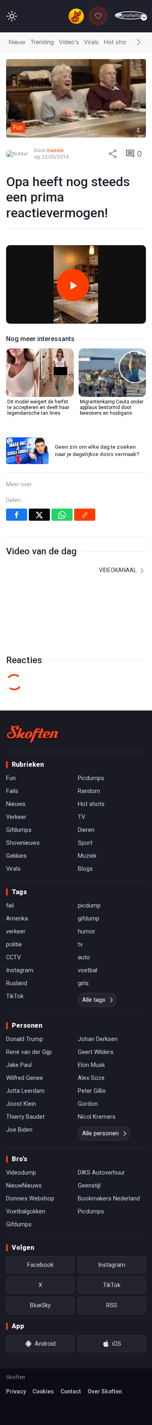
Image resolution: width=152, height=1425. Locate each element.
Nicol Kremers (97, 1116)
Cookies (43, 1391)
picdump (89, 905)
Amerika (17, 918)
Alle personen (100, 1133)
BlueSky (40, 1305)
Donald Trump (24, 1039)
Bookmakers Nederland (109, 1198)
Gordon (88, 1103)
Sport (85, 842)
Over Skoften (105, 1391)
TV (81, 817)
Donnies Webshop (30, 1198)
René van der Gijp (29, 1052)
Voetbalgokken (25, 1211)
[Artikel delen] (112, 154)
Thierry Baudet (25, 1116)
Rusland (16, 983)
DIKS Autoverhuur (101, 1172)
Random (89, 791)
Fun (11, 778)
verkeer (16, 931)
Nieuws (16, 804)
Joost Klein (21, 1103)
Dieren (86, 829)
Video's (69, 41)
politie (14, 944)
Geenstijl (89, 1185)
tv (80, 944)
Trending (42, 41)
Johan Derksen (98, 1039)
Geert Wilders (95, 1052)
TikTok (15, 996)
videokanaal (118, 570)
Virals (91, 41)
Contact (70, 1391)
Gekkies (16, 855)
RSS (111, 1305)
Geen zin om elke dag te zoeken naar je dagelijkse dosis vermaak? (97, 450)
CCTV (13, 957)
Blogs (85, 868)
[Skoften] (32, 733)
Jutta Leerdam (25, 1090)
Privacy (16, 1391)
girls (83, 983)
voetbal (87, 970)
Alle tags (93, 999)
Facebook (40, 1264)
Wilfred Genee (24, 1077)
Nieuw (17, 41)
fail (10, 905)
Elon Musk (91, 1065)
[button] (138, 42)
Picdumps (91, 778)
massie (55, 150)
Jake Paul (19, 1065)
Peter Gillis (92, 1090)
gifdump (88, 918)
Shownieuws (23, 842)
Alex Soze (91, 1077)
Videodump (21, 1172)
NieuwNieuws (24, 1185)
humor (86, 931)
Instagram (19, 970)
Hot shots (117, 41)
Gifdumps (19, 829)
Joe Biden (19, 1129)
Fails (12, 791)
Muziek (87, 855)
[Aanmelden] (130, 15)
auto (84, 957)
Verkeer (16, 817)
